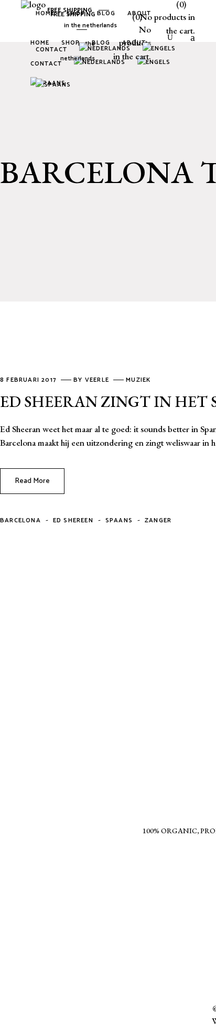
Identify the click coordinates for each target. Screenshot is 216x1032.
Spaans (119, 520)
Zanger (158, 520)
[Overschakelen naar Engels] (160, 50)
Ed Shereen (73, 520)
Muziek (138, 380)
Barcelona (20, 520)
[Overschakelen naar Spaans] (55, 86)
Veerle (98, 380)
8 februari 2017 (29, 380)
